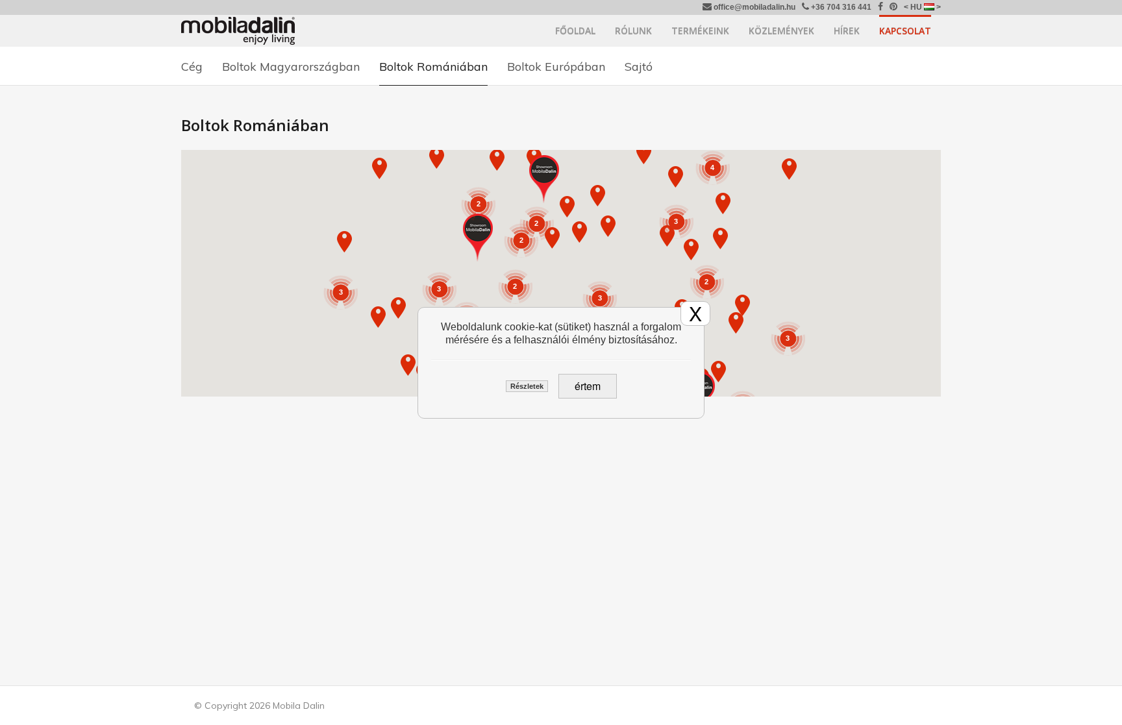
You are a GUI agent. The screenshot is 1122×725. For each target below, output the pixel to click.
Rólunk (633, 31)
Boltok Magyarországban (291, 66)
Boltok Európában (556, 66)
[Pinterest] (893, 7)
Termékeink (700, 31)
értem (588, 385)
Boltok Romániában (433, 66)
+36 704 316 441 (840, 7)
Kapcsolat (905, 31)
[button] (478, 238)
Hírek (847, 31)
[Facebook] (880, 7)
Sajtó (639, 66)
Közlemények (781, 31)
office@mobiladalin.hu (753, 7)
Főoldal (575, 31)
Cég (192, 66)
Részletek (526, 386)
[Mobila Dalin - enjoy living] (238, 30)
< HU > (922, 7)
